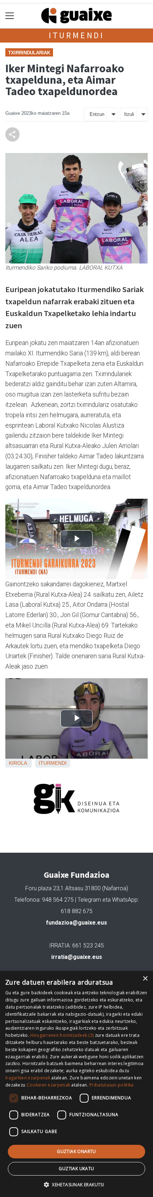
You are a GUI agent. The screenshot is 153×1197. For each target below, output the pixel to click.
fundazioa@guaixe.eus (76, 922)
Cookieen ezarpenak (48, 1085)
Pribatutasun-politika (111, 1085)
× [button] (145, 978)
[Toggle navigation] (9, 16)
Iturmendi (76, 35)
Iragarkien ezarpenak (27, 1078)
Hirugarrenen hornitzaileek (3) (62, 1035)
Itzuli (129, 114)
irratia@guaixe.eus (76, 957)
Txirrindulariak (29, 52)
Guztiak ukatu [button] (76, 1169)
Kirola (18, 763)
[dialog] (76, 1084)
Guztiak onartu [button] (76, 1151)
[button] (76, 1184)
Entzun (97, 114)
